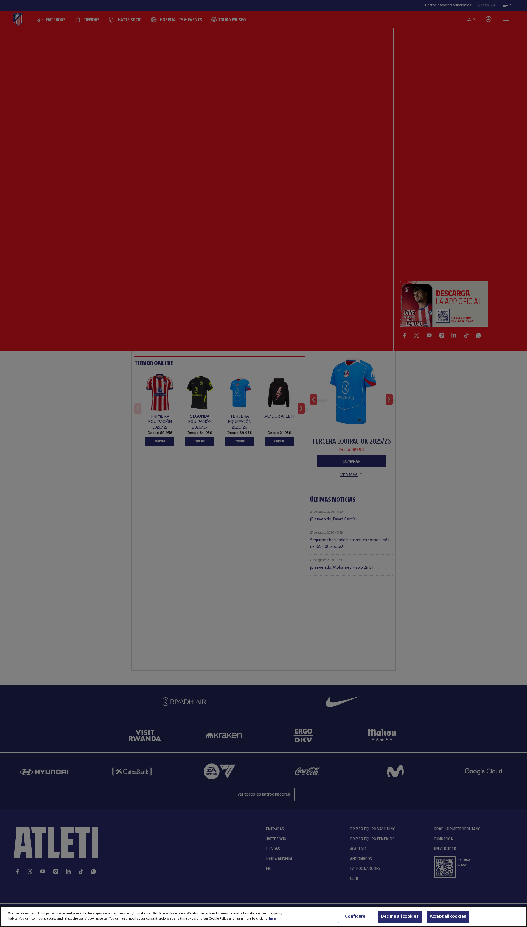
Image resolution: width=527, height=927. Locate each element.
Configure (355, 916)
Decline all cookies (400, 916)
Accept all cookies (448, 916)
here (272, 918)
